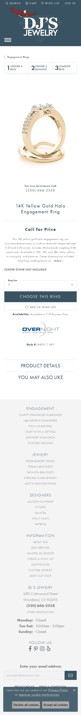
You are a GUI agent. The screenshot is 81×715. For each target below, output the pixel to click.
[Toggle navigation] (8, 40)
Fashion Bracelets (40, 472)
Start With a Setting (40, 432)
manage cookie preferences (39, 694)
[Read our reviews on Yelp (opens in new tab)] (49, 648)
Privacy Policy (58, 690)
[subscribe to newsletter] (71, 675)
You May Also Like (40, 377)
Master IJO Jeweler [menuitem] (40, 553)
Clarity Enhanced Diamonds (40, 415)
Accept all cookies (55, 705)
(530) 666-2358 (40, 190)
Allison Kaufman (40, 501)
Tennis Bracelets (40, 467)
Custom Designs (40, 443)
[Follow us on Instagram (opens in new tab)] (42, 648)
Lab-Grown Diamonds (40, 420)
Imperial (40, 524)
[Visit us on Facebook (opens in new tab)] (30, 648)
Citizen (40, 507)
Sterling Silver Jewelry (40, 478)
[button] (13, 3)
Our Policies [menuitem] (40, 564)
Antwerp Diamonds (40, 437)
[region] (40, 132)
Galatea (40, 513)
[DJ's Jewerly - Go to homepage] (40, 26)
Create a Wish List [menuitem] (40, 559)
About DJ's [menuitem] (40, 542)
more (58, 261)
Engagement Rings (18, 57)
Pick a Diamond (40, 426)
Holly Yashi (40, 518)
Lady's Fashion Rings (40, 483)
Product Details (40, 365)
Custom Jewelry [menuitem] (40, 570)
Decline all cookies (26, 705)
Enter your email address (40, 666)
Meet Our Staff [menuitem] (40, 576)
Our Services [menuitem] (40, 548)
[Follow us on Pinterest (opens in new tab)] (36, 648)
